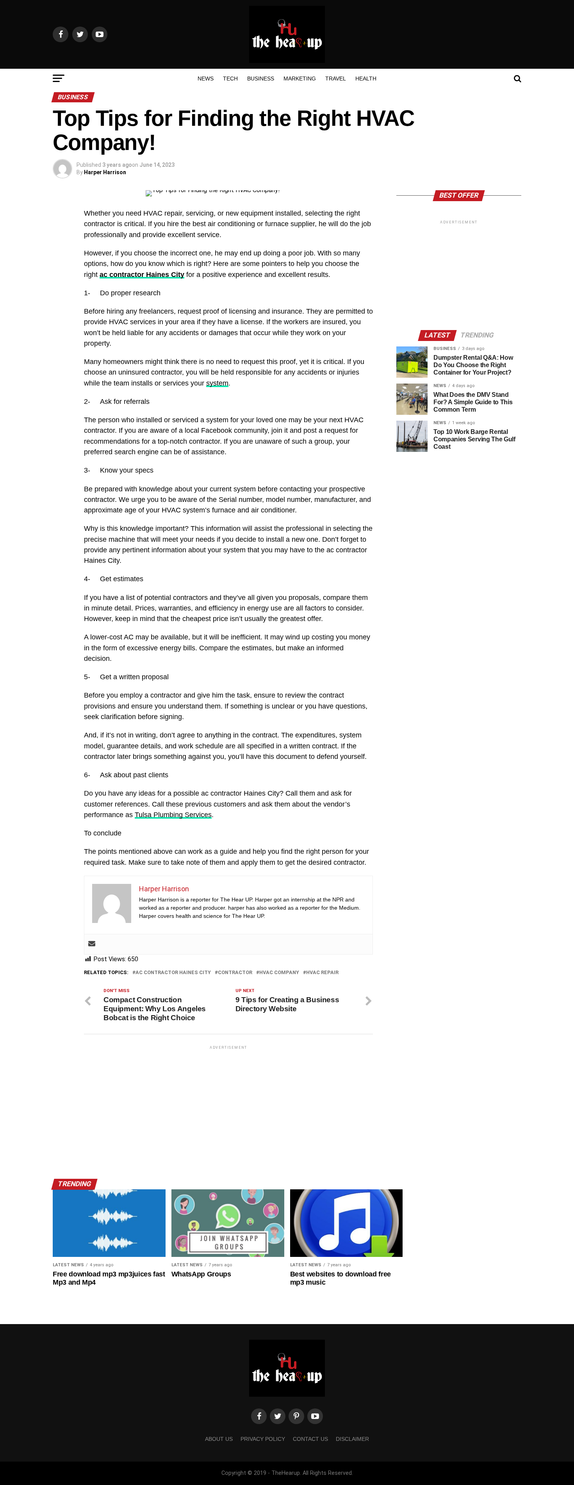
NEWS (206, 78)
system (217, 383)
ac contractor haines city (173, 972)
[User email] (91, 944)
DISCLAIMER (352, 1439)
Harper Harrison (105, 172)
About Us (219, 1439)
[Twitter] (277, 1416)
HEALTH (365, 78)
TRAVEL (335, 78)
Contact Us (310, 1439)
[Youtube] (315, 1416)
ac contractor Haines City (142, 274)
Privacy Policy (263, 1439)
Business (260, 78)
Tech (230, 78)
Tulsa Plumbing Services (173, 815)
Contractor (235, 972)
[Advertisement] (228, 1105)
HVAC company (279, 972)
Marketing (299, 78)
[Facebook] (259, 1416)
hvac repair (322, 972)
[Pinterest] (296, 1416)
